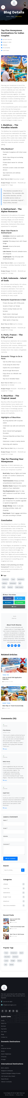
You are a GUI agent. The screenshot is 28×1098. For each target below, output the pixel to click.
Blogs (2, 1034)
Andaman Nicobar (6, 1048)
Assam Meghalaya (6, 1054)
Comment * (6, 844)
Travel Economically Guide (17, 926)
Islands (11, 964)
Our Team (4, 1031)
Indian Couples (19, 587)
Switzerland (13, 583)
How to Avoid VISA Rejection (15, 919)
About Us (3, 1023)
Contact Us (4, 1037)
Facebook (8, 598)
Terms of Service (9, 1095)
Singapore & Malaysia (7, 1070)
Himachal (3, 1056)
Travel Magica (7, 1093)
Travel (13, 579)
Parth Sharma (8, 39)
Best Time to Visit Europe (17, 934)
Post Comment (11, 858)
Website (5, 836)
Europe (19, 960)
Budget (13, 960)
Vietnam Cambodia (6, 1081)
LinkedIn (9, 602)
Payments (4, 1029)
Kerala (3, 1051)
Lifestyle (5, 45)
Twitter (20, 598)
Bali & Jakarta (5, 1068)
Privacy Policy (19, 1095)
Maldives (5, 583)
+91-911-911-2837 (7, 1001)
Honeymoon (5, 579)
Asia (6, 964)
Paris (4, 587)
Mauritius (10, 587)
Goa (2, 1045)
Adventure (15, 956)
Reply (5, 749)
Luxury (6, 960)
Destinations (21, 579)
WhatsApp (20, 602)
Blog (12, 16)
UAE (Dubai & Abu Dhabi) (8, 1076)
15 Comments (6, 47)
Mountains (7, 956)
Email (14, 606)
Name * (5, 820)
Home (8, 16)
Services (3, 1026)
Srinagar (3, 1059)
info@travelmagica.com (9, 1005)
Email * (5, 828)
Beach (21, 952)
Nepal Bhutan (5, 1079)
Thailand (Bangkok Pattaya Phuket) (10, 1073)
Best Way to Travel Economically (13, 705)
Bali (20, 583)
